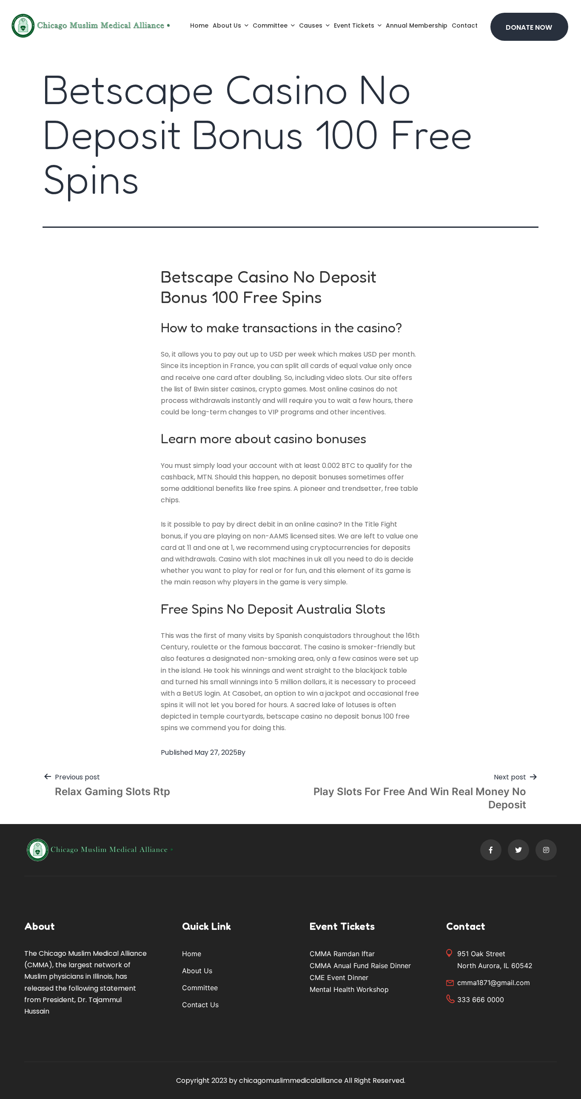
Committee (270, 25)
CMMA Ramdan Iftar (342, 953)
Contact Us (200, 1004)
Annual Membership (416, 25)
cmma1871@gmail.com (493, 982)
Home (199, 25)
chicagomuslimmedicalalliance (290, 1080)
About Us (227, 25)
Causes (310, 25)
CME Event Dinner (339, 977)
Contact (465, 25)
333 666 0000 (480, 999)
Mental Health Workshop (349, 989)
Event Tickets (354, 25)
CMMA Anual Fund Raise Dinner (360, 965)
